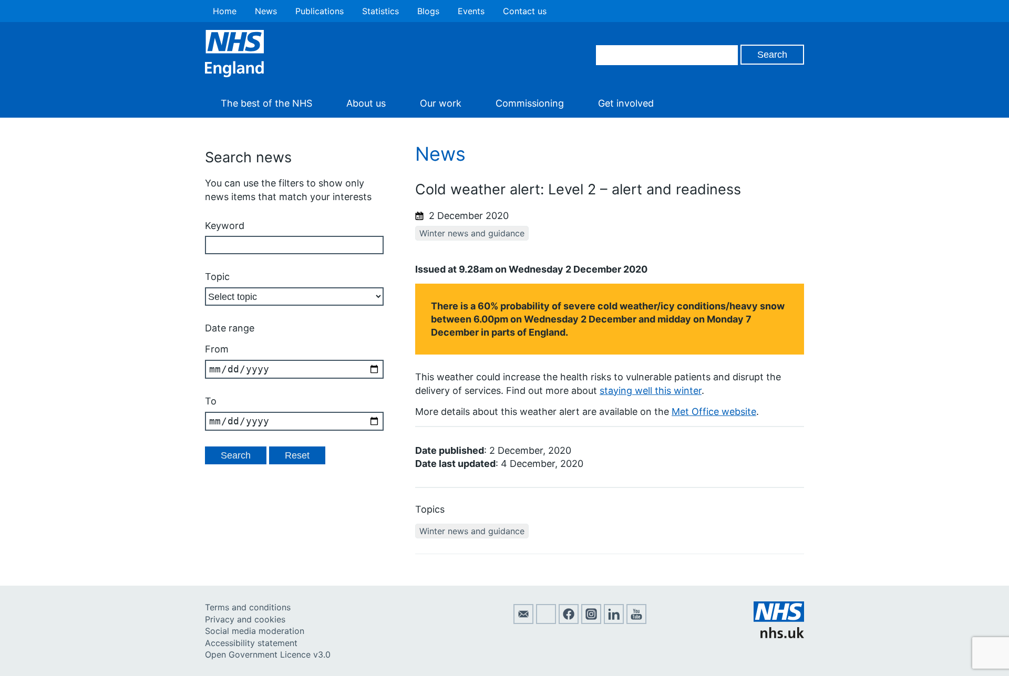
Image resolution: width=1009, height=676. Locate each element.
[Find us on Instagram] (591, 621)
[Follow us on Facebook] (569, 621)
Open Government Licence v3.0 (268, 654)
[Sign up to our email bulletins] (523, 621)
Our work (440, 103)
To (211, 401)
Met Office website (714, 411)
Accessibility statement (251, 643)
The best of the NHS (266, 103)
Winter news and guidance (471, 233)
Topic (217, 276)
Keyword (224, 225)
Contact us (525, 11)
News (266, 11)
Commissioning (530, 103)
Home (224, 11)
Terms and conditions (248, 607)
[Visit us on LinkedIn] (614, 621)
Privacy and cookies (245, 619)
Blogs (428, 11)
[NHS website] (779, 635)
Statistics (380, 11)
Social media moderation (254, 631)
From (217, 349)
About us (366, 103)
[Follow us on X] (546, 621)
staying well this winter (651, 390)
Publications (319, 11)
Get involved (626, 103)
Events (471, 11)
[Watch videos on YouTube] (636, 621)
